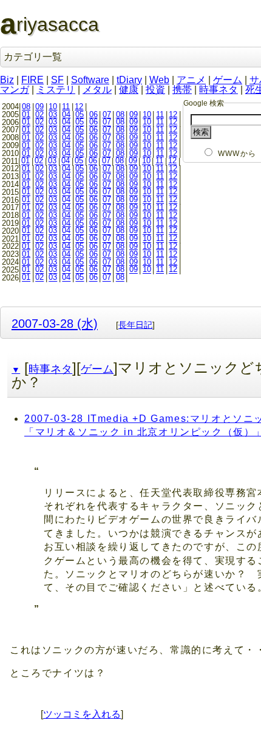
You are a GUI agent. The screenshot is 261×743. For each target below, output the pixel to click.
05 (79, 114)
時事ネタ (218, 89)
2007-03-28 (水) (55, 323)
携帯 (182, 89)
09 (39, 106)
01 (26, 114)
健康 (128, 89)
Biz (7, 80)
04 (66, 114)
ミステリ (55, 89)
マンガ (14, 89)
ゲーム (227, 80)
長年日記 (135, 325)
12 (79, 106)
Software (90, 80)
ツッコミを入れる (82, 714)
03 (53, 114)
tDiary (129, 80)
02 (39, 114)
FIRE (32, 80)
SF (57, 80)
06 (93, 114)
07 (107, 114)
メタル (97, 89)
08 (26, 106)
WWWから (237, 153)
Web (159, 80)
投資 (155, 89)
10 (53, 106)
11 (66, 106)
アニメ (191, 80)
